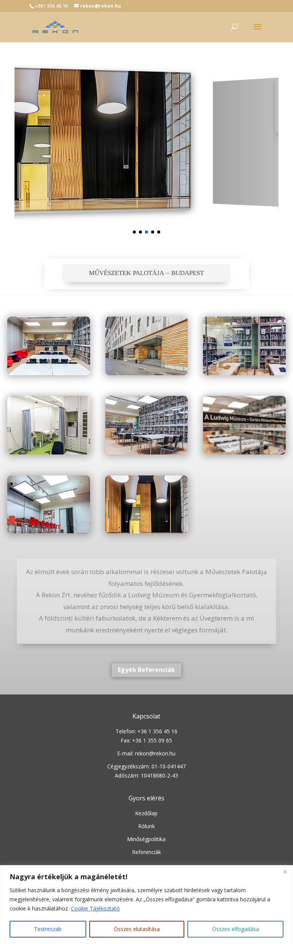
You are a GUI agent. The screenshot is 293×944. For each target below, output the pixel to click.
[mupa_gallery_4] (48, 452)
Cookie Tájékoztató (95, 908)
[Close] (285, 871)
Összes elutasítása (137, 929)
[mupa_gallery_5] (146, 452)
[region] (146, 904)
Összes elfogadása (235, 929)
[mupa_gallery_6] (244, 452)
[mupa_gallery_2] (146, 373)
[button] (134, 232)
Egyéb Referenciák (146, 670)
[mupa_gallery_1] (48, 373)
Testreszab (47, 929)
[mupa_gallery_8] (146, 531)
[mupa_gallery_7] (48, 531)
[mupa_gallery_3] (244, 373)
